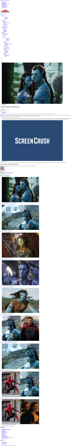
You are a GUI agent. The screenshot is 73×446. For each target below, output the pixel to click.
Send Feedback (5, 34)
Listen (2, 20)
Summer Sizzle (3, 2)
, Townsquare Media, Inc (8, 445)
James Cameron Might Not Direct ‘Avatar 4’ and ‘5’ (6, 259)
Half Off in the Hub (4, 3)
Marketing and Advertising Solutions (6, 429)
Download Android (5, 26)
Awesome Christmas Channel (6, 22)
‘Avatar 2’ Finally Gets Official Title (9, 172)
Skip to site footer (7, 0)
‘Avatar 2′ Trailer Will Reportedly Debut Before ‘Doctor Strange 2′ (8, 342)
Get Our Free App (4, 7)
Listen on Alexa (4, 4)
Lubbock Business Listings (5, 438)
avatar (4, 173)
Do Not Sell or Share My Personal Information (7, 437)
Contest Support (5, 31)
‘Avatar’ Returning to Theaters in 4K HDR (5, 231)
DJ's (3, 16)
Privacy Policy (3, 435)
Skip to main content (2, 0)
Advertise (6, 56)
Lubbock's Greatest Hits (3, 13)
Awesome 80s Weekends (5, 6)
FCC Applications (4, 432)
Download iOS (7, 47)
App (2, 25)
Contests (4, 28)
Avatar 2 (6, 173)
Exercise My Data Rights (5, 436)
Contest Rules (6, 51)
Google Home (6, 45)
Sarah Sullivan (6, 17)
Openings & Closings (4, 5)
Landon (6, 18)
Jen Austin (7, 40)
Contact (4, 54)
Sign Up (4, 29)
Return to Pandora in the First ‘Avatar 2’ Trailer (6, 314)
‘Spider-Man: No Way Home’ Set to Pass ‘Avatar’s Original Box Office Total (9, 398)
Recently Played (5, 24)
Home (4, 36)
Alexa (4, 23)
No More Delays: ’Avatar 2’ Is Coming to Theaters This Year (7, 370)
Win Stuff (3, 27)
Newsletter (3, 32)
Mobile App (6, 43)
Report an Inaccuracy (4, 433)
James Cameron (9, 173)
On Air (2, 15)
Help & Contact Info (5, 33)
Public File (3, 430)
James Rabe (7, 38)
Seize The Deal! (7, 49)
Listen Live (4, 21)
